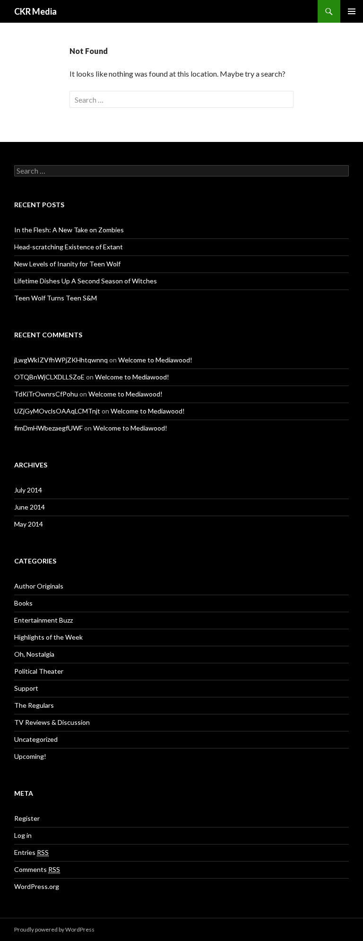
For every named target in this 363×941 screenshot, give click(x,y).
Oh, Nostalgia (34, 654)
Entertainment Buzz (43, 620)
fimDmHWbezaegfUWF (48, 428)
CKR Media (35, 11)
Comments (37, 869)
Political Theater (38, 671)
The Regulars (34, 705)
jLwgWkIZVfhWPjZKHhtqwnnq (61, 360)
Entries (31, 852)
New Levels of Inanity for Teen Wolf (67, 264)
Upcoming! (30, 756)
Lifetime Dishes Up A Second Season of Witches (85, 281)
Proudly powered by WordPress (54, 929)
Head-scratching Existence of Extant (68, 247)
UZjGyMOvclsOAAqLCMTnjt (57, 411)
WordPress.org (36, 886)
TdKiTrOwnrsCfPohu (46, 394)
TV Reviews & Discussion (52, 722)
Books (23, 603)
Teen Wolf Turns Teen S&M (55, 298)
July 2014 (28, 490)
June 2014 (29, 507)
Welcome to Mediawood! (155, 360)
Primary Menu (351, 11)
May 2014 (28, 524)
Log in (23, 835)
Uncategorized (36, 739)
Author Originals (38, 586)
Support (26, 688)
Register (27, 818)
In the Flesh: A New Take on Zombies (69, 230)
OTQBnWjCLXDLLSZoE (49, 377)
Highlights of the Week (48, 637)
